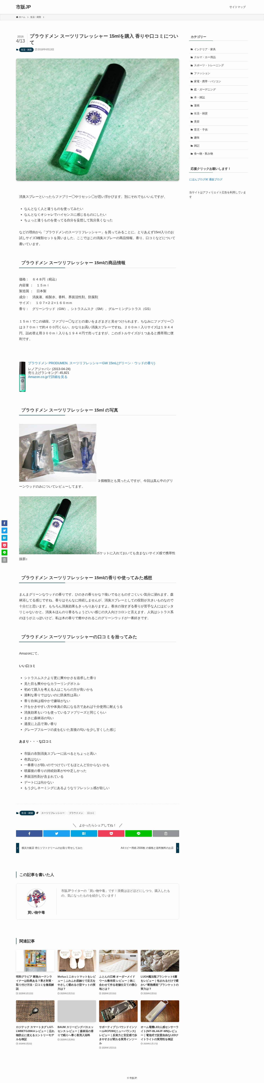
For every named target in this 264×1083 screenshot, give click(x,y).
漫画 (196, 105)
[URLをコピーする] (166, 833)
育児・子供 (201, 129)
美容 (196, 121)
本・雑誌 (199, 97)
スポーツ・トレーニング (209, 65)
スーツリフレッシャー (53, 813)
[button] (29, 833)
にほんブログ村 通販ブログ (205, 179)
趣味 (196, 137)
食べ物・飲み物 (203, 153)
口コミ (90, 813)
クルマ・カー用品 (205, 57)
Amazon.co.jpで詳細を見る (47, 377)
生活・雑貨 (26, 49)
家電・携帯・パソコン (207, 81)
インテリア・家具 (205, 49)
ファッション (202, 73)
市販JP (23, 7)
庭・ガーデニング (205, 89)
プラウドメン (76, 813)
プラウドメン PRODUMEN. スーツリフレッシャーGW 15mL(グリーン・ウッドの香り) (91, 363)
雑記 (196, 145)
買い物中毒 (36, 912)
